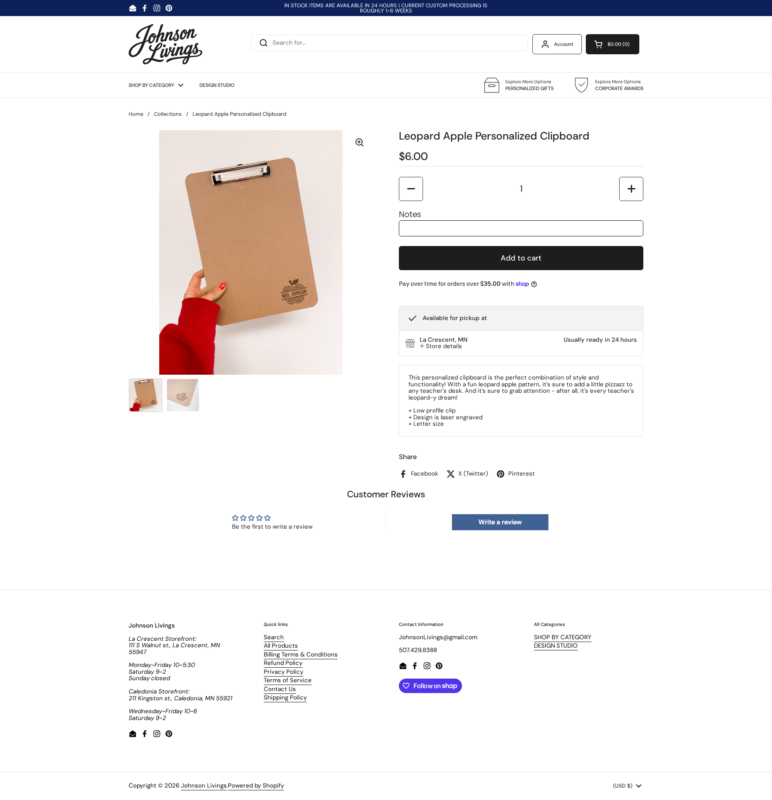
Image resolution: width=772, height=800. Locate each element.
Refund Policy (283, 663)
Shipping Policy (285, 697)
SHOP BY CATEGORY (562, 637)
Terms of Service (288, 680)
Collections (168, 114)
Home (136, 114)
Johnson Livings (204, 786)
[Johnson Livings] (165, 44)
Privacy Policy (283, 672)
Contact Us (280, 689)
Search (274, 637)
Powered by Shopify (256, 786)
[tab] (441, 346)
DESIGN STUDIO (556, 646)
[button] (612, 44)
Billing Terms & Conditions (301, 654)
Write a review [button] (500, 522)
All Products (281, 646)
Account (563, 44)
